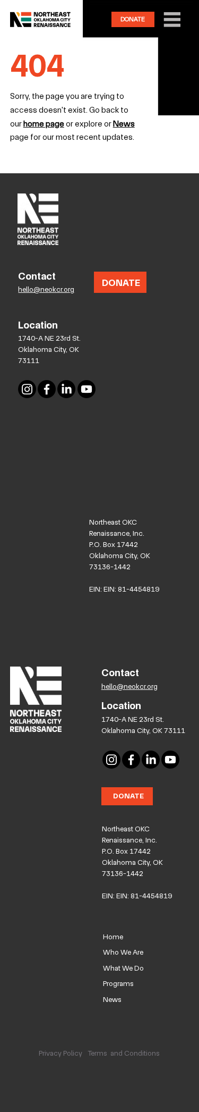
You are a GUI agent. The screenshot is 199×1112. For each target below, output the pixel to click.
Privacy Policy (60, 1053)
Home (113, 936)
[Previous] (11, 90)
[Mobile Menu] (170, 19)
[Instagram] (27, 389)
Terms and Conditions (124, 1053)
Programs (118, 983)
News (112, 999)
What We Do (123, 968)
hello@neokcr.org (46, 289)
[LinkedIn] (66, 389)
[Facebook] (47, 389)
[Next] (169, 90)
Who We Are (123, 952)
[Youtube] (86, 389)
